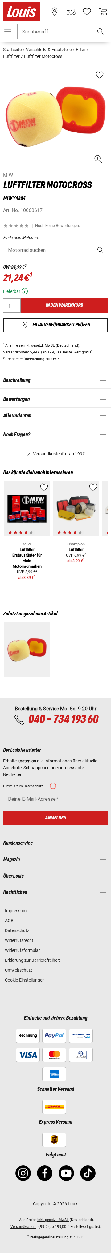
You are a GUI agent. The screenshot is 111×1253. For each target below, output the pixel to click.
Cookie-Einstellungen (25, 980)
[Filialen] (54, 11)
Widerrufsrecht (19, 940)
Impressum (16, 910)
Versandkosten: (16, 352)
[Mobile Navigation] (7, 31)
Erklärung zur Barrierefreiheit (32, 960)
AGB (9, 920)
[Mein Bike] (71, 11)
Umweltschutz (18, 970)
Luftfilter (76, 549)
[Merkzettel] (87, 11)
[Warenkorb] (103, 11)
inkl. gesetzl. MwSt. (39, 345)
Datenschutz (17, 930)
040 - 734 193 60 (63, 719)
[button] (100, 32)
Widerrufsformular (22, 950)
